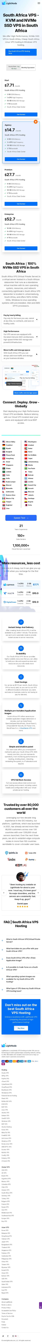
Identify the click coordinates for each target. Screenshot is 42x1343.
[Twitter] (3, 1336)
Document (5, 1319)
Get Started (21, 114)
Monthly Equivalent (27, 67)
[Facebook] (7, 1336)
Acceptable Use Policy (9, 1310)
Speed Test (19, 518)
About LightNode (7, 1302)
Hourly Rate (13, 67)
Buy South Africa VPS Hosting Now (19, 52)
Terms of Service (7, 1313)
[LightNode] (10, 3)
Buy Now (21, 1028)
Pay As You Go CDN (8, 1316)
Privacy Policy (6, 1308)
